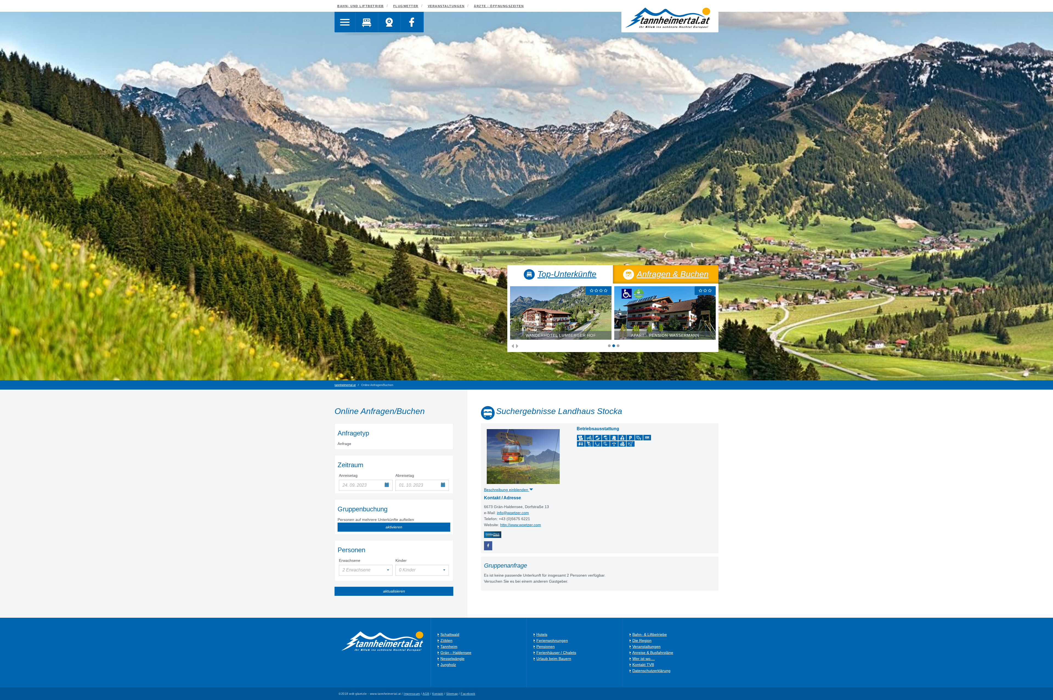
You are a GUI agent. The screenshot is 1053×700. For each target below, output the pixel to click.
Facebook (468, 693)
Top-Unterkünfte (566, 274)
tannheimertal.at (345, 385)
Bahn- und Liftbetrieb (360, 6)
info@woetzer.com (513, 513)
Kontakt (437, 693)
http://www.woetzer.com (520, 525)
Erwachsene (349, 560)
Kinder (401, 560)
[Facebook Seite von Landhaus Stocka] (488, 545)
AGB (426, 693)
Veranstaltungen (446, 6)
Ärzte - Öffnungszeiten (499, 6)
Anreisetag (348, 475)
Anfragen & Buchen (673, 274)
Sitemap (452, 693)
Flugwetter (405, 6)
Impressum (412, 693)
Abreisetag (404, 475)
